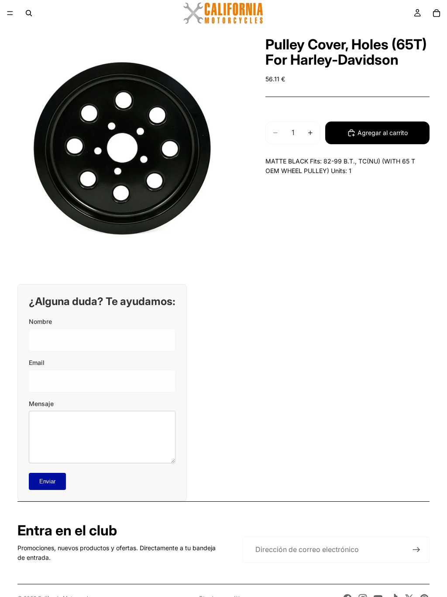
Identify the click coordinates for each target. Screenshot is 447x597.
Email (37, 362)
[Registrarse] (416, 550)
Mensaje (41, 403)
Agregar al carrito (383, 132)
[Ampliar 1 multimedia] (122, 148)
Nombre (40, 321)
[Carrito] (436, 13)
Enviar (47, 481)
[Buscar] (28, 13)
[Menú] (10, 13)
